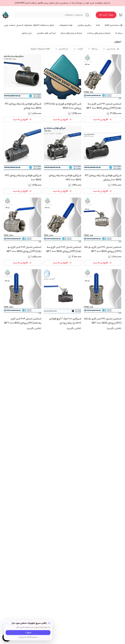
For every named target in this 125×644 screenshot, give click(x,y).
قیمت (80, 48)
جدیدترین (111, 48)
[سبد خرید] (121, 15)
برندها (94, 48)
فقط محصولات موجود (40, 48)
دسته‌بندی (63, 48)
